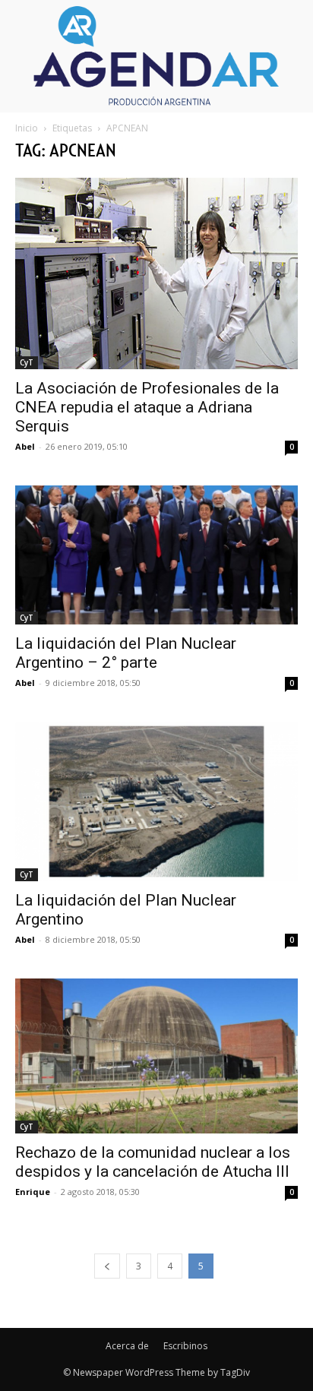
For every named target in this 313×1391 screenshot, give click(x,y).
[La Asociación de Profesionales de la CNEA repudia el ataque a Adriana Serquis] (156, 273)
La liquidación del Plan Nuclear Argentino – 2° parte (125, 653)
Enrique (32, 1191)
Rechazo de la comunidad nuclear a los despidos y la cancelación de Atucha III (152, 1162)
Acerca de (127, 1345)
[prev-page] (107, 1266)
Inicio (26, 128)
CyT (26, 362)
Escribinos (185, 1345)
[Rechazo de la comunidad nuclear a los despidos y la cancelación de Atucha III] (156, 1055)
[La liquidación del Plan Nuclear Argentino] (156, 801)
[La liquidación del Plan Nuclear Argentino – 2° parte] (156, 555)
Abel (25, 446)
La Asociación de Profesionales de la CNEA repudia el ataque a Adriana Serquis (147, 407)
